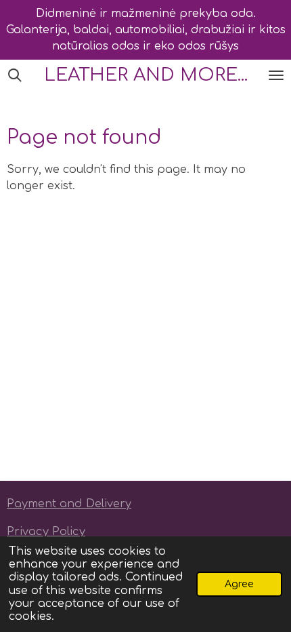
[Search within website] (15, 75)
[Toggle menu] (276, 75)
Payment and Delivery (69, 504)
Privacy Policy (46, 532)
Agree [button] (239, 583)
